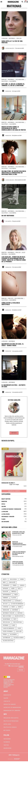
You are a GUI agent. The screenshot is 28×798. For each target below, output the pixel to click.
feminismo (5, 597)
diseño (13, 588)
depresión (5, 588)
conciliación (12, 582)
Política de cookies (10, 727)
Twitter (6, 745)
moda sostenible (7, 616)
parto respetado (17, 622)
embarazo (13, 591)
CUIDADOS (22, 585)
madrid (20, 607)
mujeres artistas (19, 616)
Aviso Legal (7, 724)
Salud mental (12, 81)
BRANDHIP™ (17, 758)
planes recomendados (8, 628)
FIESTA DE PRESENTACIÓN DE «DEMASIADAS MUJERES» (19, 543)
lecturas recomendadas (17, 603)
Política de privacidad (11, 721)
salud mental (13, 634)
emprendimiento (7, 594)
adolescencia (13, 579)
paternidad (5, 625)
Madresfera (7, 748)
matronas (20, 613)
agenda (22, 579)
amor (4, 582)
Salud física (5, 81)
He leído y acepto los (17, 666)
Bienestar (4, 79)
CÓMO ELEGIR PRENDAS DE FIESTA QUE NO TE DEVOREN (19, 553)
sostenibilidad (6, 637)
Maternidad (12, 38)
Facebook (7, 742)
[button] (1, 1)
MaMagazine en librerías (12, 710)
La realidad (4, 38)
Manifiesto (7, 695)
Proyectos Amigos (10, 704)
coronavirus (6, 585)
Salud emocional (20, 79)
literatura (5, 607)
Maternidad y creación (8, 516)
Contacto (7, 701)
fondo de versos (7, 600)
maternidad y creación (8, 613)
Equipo (6, 698)
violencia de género (18, 637)
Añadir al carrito (14, 491)
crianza (14, 585)
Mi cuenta (7, 730)
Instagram (7, 739)
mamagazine (6, 610)
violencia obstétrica (8, 640)
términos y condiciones (21, 666)
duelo (19, 588)
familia (16, 594)
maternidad (15, 610)
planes (13, 625)
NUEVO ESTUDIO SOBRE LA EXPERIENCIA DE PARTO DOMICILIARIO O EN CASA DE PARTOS (14, 128)
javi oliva (5, 603)
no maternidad (6, 619)
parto (14, 619)
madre (13, 607)
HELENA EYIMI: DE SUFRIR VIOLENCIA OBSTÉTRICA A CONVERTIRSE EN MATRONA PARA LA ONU (14, 173)
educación (5, 591)
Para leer (18, 38)
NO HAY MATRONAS (8, 215)
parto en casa (6, 622)
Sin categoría (5, 521)
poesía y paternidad (8, 631)
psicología (19, 631)
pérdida (5, 634)
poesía (19, 628)
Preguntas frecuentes (11, 718)
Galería (4, 506)
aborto (5, 579)
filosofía (13, 597)
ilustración (18, 600)
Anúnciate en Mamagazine (12, 707)
